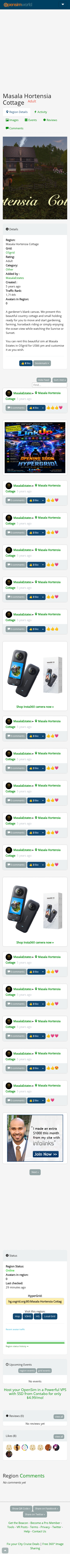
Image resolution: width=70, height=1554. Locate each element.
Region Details (18, 112)
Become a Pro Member (45, 1523)
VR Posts (22, 1527)
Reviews (51, 120)
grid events (44, 1370)
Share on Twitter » (35, 1514)
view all (59, 1416)
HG (37, 1316)
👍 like (25, 363)
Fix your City (15, 1544)
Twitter (56, 1527)
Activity (42, 112)
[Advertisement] (35, 49)
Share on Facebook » (46, 1508)
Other (9, 269)
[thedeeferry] (25, 1447)
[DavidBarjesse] (9, 1454)
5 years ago (24, 399)
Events (32, 120)
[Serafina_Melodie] (33, 1447)
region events (27, 1370)
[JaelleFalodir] (41, 1447)
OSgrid (10, 252)
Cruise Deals (31, 1544)
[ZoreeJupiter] (49, 1447)
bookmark (41, 363)
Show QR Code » (21, 1508)
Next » (35, 1172)
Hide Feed (44, 380)
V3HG (28, 1316)
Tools (11, 1527)
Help (27, 1531)
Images (13, 120)
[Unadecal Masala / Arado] (10, 1447)
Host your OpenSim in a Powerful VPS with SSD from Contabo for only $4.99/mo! (35, 1393)
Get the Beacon (18, 1523)
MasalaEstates (15, 278)
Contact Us (39, 1531)
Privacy (45, 1527)
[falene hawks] (17, 1447)
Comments (16, 128)
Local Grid (49, 1316)
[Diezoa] (56, 1447)
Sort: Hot (59, 380)
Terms (34, 1527)
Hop (17, 1316)
